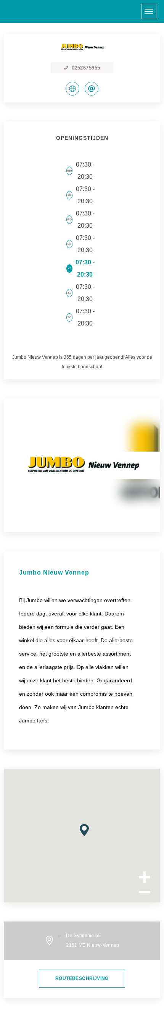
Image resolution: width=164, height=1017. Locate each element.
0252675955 (86, 68)
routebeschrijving (82, 978)
